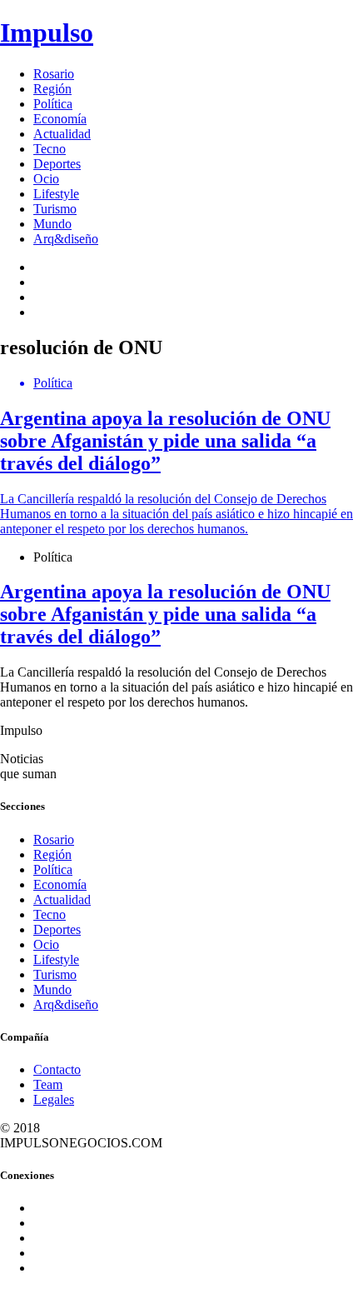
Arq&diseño (65, 239)
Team (47, 1084)
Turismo (55, 209)
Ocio (46, 179)
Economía (60, 119)
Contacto (57, 1069)
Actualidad (62, 134)
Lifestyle (56, 194)
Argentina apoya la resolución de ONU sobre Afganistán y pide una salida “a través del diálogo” (165, 614)
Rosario (53, 74)
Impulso (46, 32)
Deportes (57, 164)
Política (52, 104)
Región (52, 89)
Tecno (49, 149)
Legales (53, 1099)
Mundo (52, 224)
